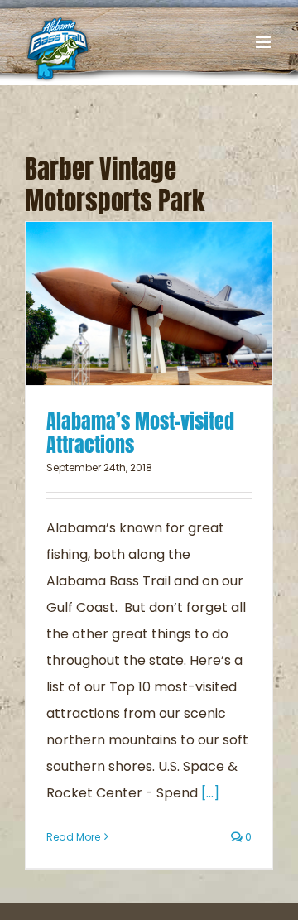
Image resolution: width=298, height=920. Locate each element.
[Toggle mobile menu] (264, 42)
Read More (73, 837)
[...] (210, 792)
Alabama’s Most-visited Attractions (140, 433)
